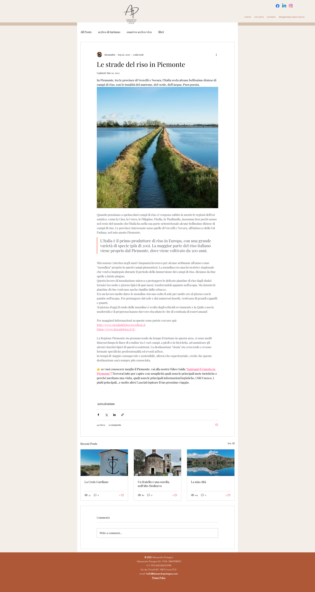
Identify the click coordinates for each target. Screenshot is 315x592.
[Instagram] (290, 5)
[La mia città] (210, 462)
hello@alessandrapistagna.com (162, 573)
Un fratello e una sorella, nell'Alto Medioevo (154, 484)
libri (161, 32)
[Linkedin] (284, 5)
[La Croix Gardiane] (104, 462)
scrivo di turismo (109, 32)
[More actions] (216, 55)
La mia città (198, 482)
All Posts (86, 32)
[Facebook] (277, 5)
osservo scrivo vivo (139, 32)
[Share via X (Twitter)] (106, 414)
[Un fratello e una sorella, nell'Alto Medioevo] (157, 462)
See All (231, 443)
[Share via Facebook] (98, 414)
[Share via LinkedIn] (114, 414)
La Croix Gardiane (96, 482)
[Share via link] (122, 414)
